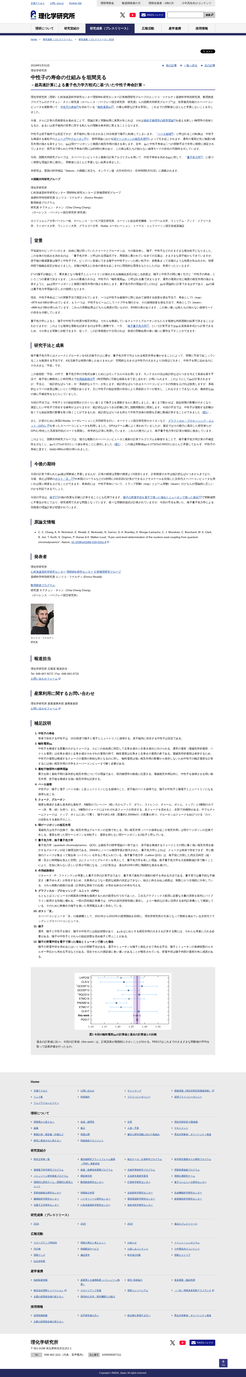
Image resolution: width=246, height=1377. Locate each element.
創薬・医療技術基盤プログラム (97, 1169)
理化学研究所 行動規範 (186, 1122)
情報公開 (85, 1134)
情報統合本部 (87, 1192)
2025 (83, 1224)
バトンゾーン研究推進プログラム (51, 1176)
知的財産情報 (40, 1280)
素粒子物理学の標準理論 (160, 120)
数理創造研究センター (92, 1182)
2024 (130, 1224)
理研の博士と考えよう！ (93, 1242)
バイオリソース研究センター (96, 1199)
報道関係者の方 (131, 3)
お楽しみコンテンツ (137, 1249)
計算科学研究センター (138, 1182)
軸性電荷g (106, 106)
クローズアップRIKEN (45, 1242)
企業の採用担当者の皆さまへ (49, 1296)
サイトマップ (134, 1090)
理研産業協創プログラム (187, 1169)
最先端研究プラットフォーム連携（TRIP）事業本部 (98, 1161)
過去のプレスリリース (185, 1224)
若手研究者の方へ (90, 1315)
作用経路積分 (85, 379)
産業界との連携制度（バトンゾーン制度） (100, 1282)
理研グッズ (39, 1255)
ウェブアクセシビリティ (46, 1103)
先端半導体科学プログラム (141, 1169)
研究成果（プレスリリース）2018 (96, 39)
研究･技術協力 (134, 1280)
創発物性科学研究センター (188, 1199)
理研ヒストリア (182, 1255)
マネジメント (181, 1128)
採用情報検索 (40, 1315)
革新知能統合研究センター (47, 1192)
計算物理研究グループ (107, 571)
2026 (36, 1224)
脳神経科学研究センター (46, 1199)
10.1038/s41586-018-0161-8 (88, 542)
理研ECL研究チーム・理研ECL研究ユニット (53, 1184)
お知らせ (132, 1242)
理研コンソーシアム (137, 1290)
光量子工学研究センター (46, 1205)
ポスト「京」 (65, 478)
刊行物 (37, 1249)
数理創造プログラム (43, 585)
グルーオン (78, 138)
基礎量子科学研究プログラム (49, 1169)
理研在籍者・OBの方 (161, 3)
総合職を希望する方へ (138, 1315)
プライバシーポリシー (138, 1097)
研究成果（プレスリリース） (58, 39)
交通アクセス (38, 3)
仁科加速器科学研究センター (48, 571)
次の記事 (209, 65)
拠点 (83, 1128)
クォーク (61, 138)
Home (34, 39)
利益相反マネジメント (92, 1140)
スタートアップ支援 (91, 1290)
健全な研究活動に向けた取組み (143, 1134)
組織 (36, 1128)
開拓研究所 (86, 1176)
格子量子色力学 (138, 325)
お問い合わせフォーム (44, 678)
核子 (54, 497)
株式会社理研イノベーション (49, 1290)
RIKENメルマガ (155, 15)
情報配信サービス (90, 1249)
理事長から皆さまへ (44, 1122)
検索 (208, 15)
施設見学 (85, 1255)
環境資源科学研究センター (141, 1199)
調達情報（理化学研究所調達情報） (192, 1090)
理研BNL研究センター (79, 571)
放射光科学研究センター (140, 1205)
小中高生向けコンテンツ (196, 3)
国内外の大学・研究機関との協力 (98, 1296)
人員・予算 (133, 1128)
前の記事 (171, 65)
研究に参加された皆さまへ (47, 1140)
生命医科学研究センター (140, 1192)
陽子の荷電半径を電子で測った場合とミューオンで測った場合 (162, 497)
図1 (205, 412)
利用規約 (85, 1097)
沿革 (129, 1122)
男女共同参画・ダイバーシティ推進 (192, 1134)
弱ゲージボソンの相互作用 (130, 138)
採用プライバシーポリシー (188, 1097)
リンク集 (38, 1097)
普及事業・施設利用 (184, 1280)
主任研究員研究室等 (137, 1176)
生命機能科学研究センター (188, 1192)
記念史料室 (39, 1261)
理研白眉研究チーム (184, 1176)
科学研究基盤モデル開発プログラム (192, 1159)
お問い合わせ (57, 3)
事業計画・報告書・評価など (49, 1134)
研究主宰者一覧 (42, 1159)
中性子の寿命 (69, 106)
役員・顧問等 (87, 1122)
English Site (75, 3)
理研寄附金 (107, 3)
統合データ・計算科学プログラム (144, 1159)
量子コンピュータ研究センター (190, 1182)
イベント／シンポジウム (187, 1242)
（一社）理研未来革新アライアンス (192, 1290)
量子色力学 (195, 157)
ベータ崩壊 (165, 133)
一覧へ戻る (190, 65)
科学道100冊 (134, 1255)
